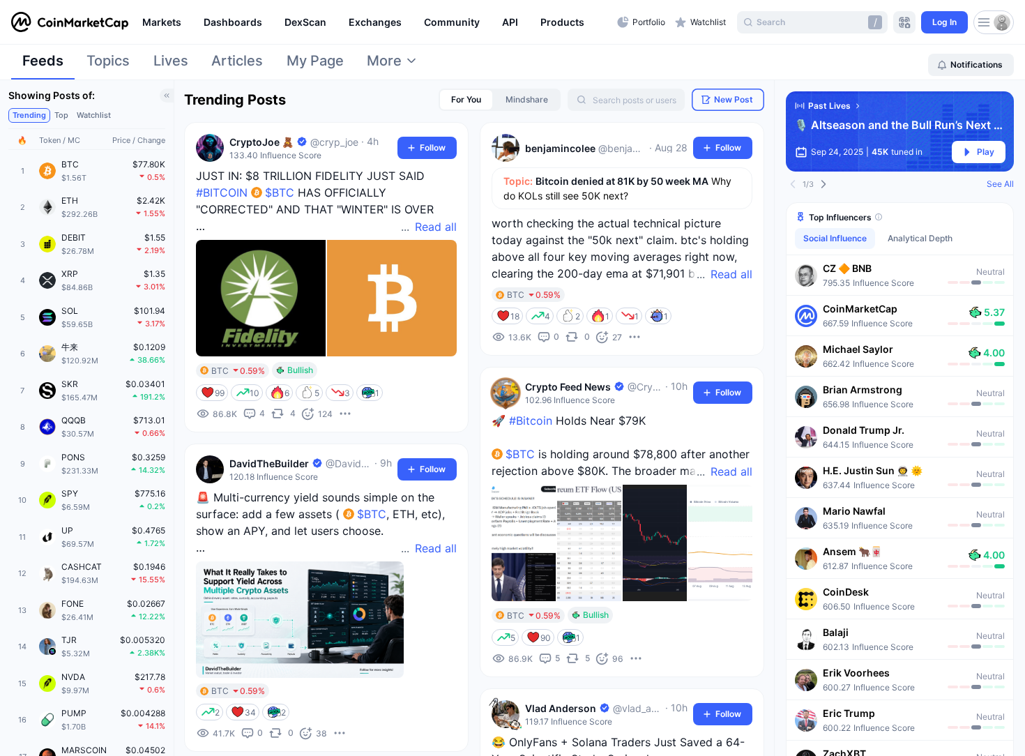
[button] (900, 275)
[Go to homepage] (69, 22)
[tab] (43, 65)
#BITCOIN (222, 192)
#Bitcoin (530, 421)
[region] (376, 22)
